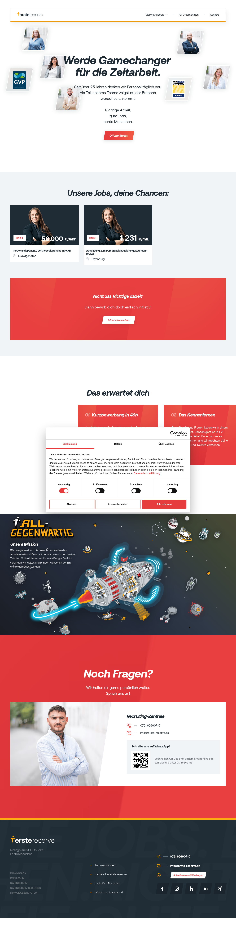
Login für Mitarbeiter (107, 883)
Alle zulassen (164, 504)
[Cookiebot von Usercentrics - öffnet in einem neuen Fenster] (173, 433)
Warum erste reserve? (109, 892)
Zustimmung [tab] (70, 444)
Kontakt (214, 14)
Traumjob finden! (105, 865)
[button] (156, 14)
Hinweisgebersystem (23, 892)
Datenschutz (19, 882)
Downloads (18, 873)
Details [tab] (118, 444)
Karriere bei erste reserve (111, 874)
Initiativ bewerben (119, 319)
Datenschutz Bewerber (25, 887)
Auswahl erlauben (118, 504)
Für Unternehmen (189, 14)
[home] (30, 14)
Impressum (17, 878)
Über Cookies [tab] (166, 444)
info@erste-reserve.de (185, 866)
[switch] (100, 490)
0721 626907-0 (180, 856)
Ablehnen (71, 504)
